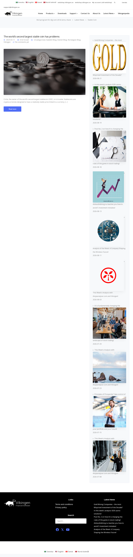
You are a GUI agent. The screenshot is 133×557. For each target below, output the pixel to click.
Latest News (108, 13)
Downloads (62, 13)
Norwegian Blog (74, 40)
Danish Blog (62, 40)
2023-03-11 (10, 40)
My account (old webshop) (102, 2)
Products (49, 13)
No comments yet (22, 42)
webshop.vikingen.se (65, 2)
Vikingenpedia (123, 13)
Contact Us (85, 13)
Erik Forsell (24, 40)
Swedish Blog (51, 40)
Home (40, 13)
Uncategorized (39, 40)
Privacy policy (61, 507)
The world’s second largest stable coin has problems (31, 36)
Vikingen (7, 42)
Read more (12, 109)
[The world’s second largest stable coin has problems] (44, 72)
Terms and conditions (64, 504)
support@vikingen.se (12, 7)
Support (73, 13)
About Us (96, 13)
